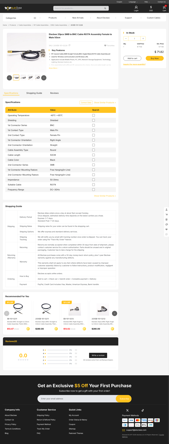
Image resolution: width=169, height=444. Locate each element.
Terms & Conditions (12, 429)
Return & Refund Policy (46, 420)
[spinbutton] (134, 38)
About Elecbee (103, 18)
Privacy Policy (10, 424)
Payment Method (44, 424)
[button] (136, 9)
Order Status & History (78, 420)
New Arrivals (78, 18)
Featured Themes (76, 433)
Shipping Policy (43, 415)
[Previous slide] (9, 77)
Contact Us (162, 2)
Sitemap (72, 429)
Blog (6, 433)
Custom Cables (153, 18)
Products (53, 18)
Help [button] (146, 2)
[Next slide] (43, 77)
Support (128, 18)
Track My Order (43, 429)
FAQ (38, 433)
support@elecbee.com (136, 430)
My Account (74, 415)
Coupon (119, 2)
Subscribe (124, 398)
